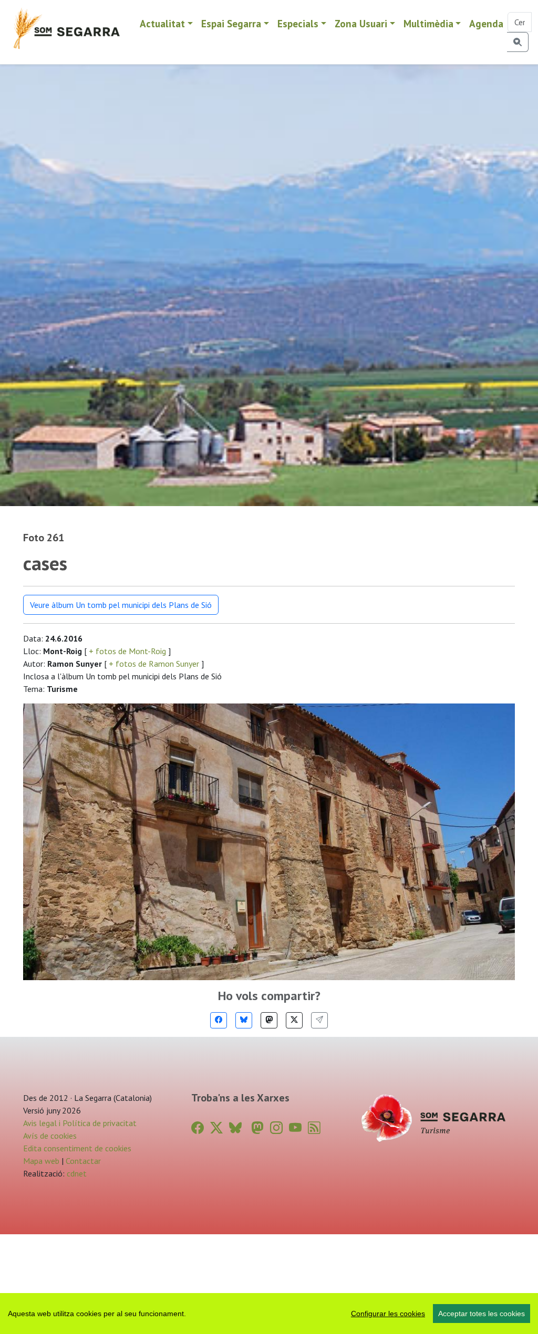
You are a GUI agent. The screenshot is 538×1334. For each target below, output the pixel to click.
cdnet (76, 1173)
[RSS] (314, 1128)
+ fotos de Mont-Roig (127, 651)
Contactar (83, 1161)
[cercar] (518, 42)
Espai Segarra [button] (231, 23)
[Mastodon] (269, 1020)
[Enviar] (319, 1020)
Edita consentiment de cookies (77, 1148)
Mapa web (41, 1161)
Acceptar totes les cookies (481, 1313)
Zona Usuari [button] (361, 23)
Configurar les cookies (388, 1313)
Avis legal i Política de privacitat (80, 1123)
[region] (269, 1313)
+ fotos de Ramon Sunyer (154, 663)
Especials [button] (297, 23)
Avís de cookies (50, 1135)
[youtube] (295, 1128)
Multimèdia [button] (428, 23)
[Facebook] (218, 1020)
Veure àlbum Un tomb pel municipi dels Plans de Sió (121, 605)
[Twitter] (294, 1020)
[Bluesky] (243, 1020)
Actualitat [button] (162, 23)
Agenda (486, 23)
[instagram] (276, 1128)
